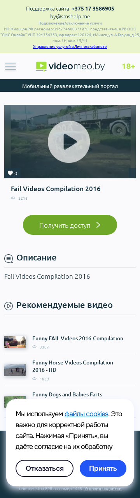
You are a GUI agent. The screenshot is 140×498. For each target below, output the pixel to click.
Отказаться (44, 468)
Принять (103, 468)
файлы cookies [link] (86, 414)
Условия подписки (103, 488)
